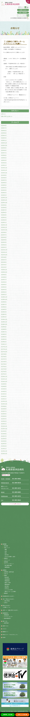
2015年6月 (3, 413)
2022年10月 (4, 229)
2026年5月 (3, 133)
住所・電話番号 (23, 12)
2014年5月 (3, 441)
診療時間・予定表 (7, 714)
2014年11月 (4, 426)
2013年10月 (4, 453)
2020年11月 (4, 269)
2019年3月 (3, 314)
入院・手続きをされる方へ (8, 599)
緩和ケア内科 (8, 582)
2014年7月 (3, 436)
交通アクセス (23, 10)
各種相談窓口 (5, 613)
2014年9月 (3, 431)
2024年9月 (3, 175)
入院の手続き (7, 600)
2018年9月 (3, 326)
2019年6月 (3, 307)
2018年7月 (3, 331)
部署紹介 (6, 558)
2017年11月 (4, 349)
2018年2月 (3, 341)
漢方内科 (7, 586)
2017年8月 (3, 356)
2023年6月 (3, 212)
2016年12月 (4, 376)
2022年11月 (4, 227)
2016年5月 (3, 391)
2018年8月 (3, 329)
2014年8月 (3, 433)
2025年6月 (3, 155)
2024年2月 (3, 192)
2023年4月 (3, 215)
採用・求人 (5, 621)
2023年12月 (4, 197)
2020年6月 (3, 282)
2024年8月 (3, 177)
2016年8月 (3, 386)
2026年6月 (3, 130)
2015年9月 (3, 406)
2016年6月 (3, 389)
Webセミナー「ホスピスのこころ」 (10, 634)
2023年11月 (4, 200)
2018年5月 (3, 334)
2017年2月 (3, 371)
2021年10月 (4, 254)
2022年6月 (3, 237)
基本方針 (7, 554)
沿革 (6, 551)
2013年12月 (4, 451)
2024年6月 (3, 182)
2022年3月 (3, 242)
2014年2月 (3, 446)
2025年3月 (3, 162)
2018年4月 (3, 336)
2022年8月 (3, 232)
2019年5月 (3, 309)
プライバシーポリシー (9, 563)
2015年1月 (3, 423)
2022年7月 (3, 234)
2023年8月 (3, 207)
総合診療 (7, 577)
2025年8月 (3, 150)
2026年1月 (3, 140)
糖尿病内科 (7, 584)
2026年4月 (3, 135)
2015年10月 (4, 403)
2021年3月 (3, 267)
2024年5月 (3, 185)
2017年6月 (3, 361)
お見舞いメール (6, 607)
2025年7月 (3, 152)
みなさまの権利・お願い (10, 556)
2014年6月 (3, 438)
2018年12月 (4, 319)
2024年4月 (3, 187)
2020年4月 (3, 287)
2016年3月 (3, 396)
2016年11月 (4, 379)
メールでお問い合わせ (15, 503)
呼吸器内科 (7, 580)
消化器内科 (7, 579)
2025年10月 (4, 145)
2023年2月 (3, 220)
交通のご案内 (6, 475)
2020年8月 (3, 277)
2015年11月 (4, 401)
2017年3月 (3, 369)
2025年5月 (3, 157)
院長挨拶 (6, 545)
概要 (6, 549)
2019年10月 (4, 299)
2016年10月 (4, 381)
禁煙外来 (7, 588)
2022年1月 (3, 247)
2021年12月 (4, 249)
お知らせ (3, 114)
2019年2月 (3, 316)
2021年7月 (3, 259)
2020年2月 (3, 292)
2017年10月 (4, 351)
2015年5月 (3, 416)
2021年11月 (4, 252)
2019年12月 (4, 297)
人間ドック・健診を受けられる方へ (10, 610)
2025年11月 (4, 143)
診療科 (5, 575)
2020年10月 (4, 272)
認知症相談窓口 (7, 618)
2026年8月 (3, 125)
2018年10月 (4, 324)
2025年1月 (3, 165)
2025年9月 (3, 148)
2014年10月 (4, 428)
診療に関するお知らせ (6, 116)
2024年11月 (4, 170)
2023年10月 (4, 202)
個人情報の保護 (8, 565)
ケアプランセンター (8, 616)
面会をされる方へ (6, 605)
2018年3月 (3, 339)
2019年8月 (3, 302)
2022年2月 (3, 244)
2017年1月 (3, 374)
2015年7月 (3, 411)
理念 (6, 553)
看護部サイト (5, 631)
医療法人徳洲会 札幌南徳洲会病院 (18, 711)
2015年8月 (3, 408)
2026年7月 (3, 128)
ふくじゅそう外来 (9, 589)
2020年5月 (3, 284)
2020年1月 (3, 294)
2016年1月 (3, 398)
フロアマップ (7, 560)
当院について (7, 547)
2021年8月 (3, 257)
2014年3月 (3, 443)
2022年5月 (3, 239)
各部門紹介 (6, 623)
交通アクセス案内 (22, 714)
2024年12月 (4, 167)
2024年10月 (4, 172)
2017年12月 (4, 346)
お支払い (6, 602)
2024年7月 (3, 180)
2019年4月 (3, 312)
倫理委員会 (7, 567)
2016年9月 (3, 384)
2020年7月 (3, 279)
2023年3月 (3, 217)
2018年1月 (3, 344)
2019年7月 (3, 304)
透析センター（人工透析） (11, 591)
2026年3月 (3, 138)
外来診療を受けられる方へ (8, 596)
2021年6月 (3, 262)
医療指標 (6, 561)
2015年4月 (3, 418)
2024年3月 (3, 190)
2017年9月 (3, 354)
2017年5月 (3, 364)
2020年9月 (3, 274)
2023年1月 (3, 222)
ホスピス (4, 628)
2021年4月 (3, 264)
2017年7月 (3, 359)
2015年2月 (3, 421)
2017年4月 (3, 366)
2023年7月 (3, 210)
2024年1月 (3, 195)
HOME (4, 637)
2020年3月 (3, 289)
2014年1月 (3, 448)
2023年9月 (3, 205)
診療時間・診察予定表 (9, 571)
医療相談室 (6, 614)
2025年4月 (3, 160)
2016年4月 (3, 394)
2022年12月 (4, 225)
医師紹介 (6, 593)
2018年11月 (4, 321)
